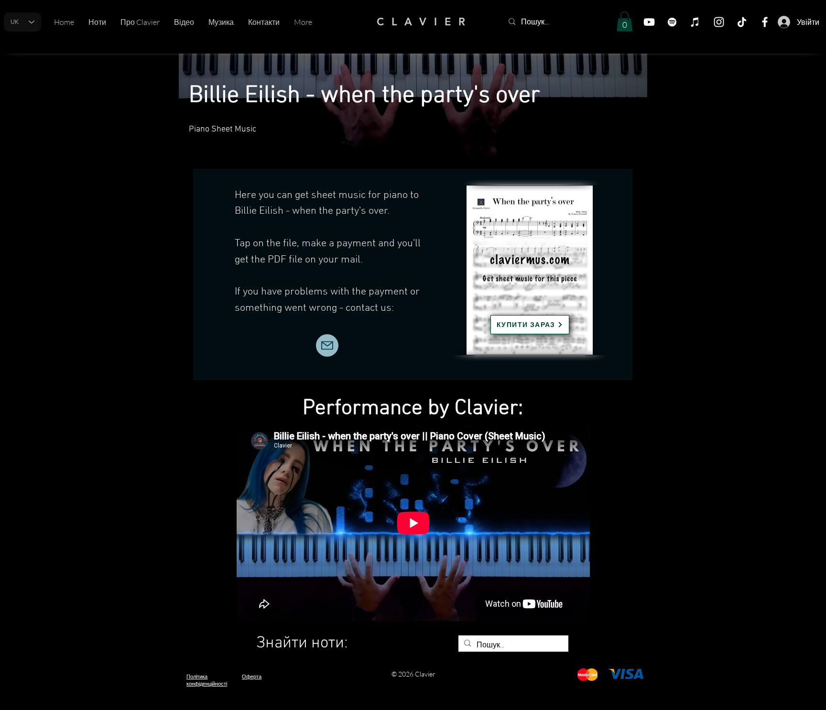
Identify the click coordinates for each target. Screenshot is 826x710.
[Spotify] (672, 22)
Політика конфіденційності (206, 680)
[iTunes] (695, 22)
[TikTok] (742, 22)
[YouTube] (649, 22)
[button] (624, 21)
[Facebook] (765, 22)
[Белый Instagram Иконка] (719, 22)
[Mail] (327, 345)
